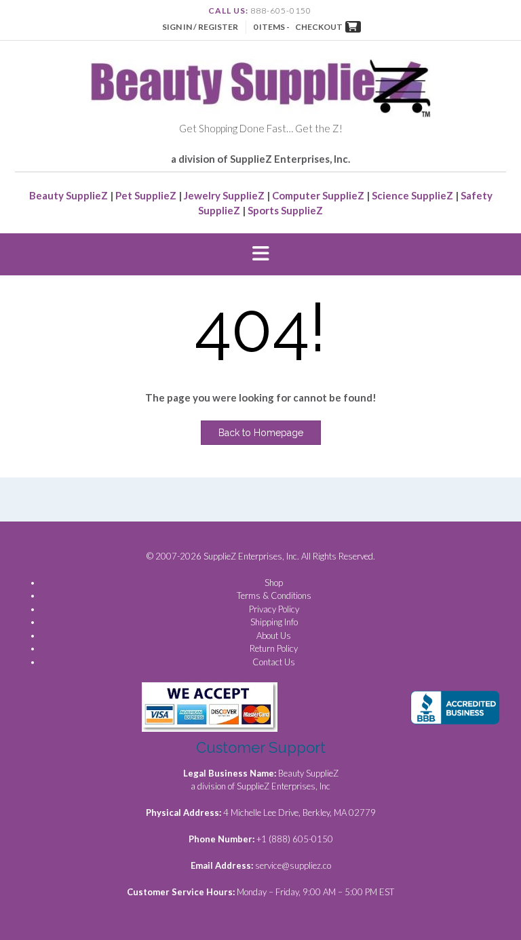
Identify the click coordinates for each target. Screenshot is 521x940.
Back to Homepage (260, 432)
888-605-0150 (280, 10)
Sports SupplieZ (285, 210)
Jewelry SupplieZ (224, 195)
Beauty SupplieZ (68, 195)
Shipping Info (274, 621)
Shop (274, 582)
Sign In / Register (200, 27)
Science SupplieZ (412, 195)
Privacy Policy (274, 609)
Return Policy (274, 648)
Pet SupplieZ (145, 195)
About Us (273, 635)
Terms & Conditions (274, 595)
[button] (260, 254)
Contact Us (273, 662)
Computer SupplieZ (318, 195)
